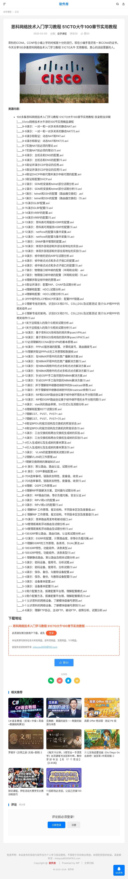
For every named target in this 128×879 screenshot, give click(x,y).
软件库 (64, 4)
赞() (85, 33)
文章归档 (89, 863)
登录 (51, 633)
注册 (74, 824)
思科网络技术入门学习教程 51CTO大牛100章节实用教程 (64, 26)
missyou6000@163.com (45, 647)
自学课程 (7, 12)
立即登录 (56, 824)
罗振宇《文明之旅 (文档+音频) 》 (25, 752)
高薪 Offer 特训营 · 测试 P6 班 (100, 720)
